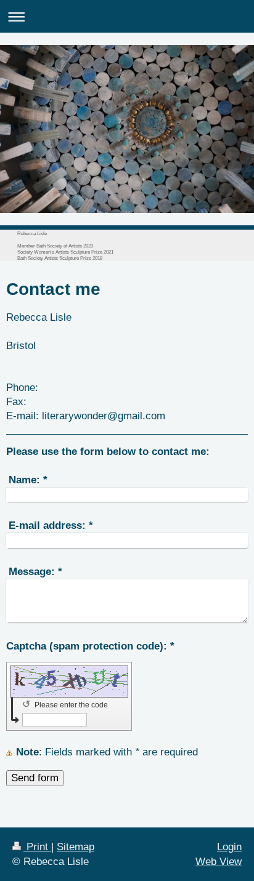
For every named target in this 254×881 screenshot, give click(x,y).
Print (37, 847)
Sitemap (75, 847)
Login (229, 847)
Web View (218, 861)
